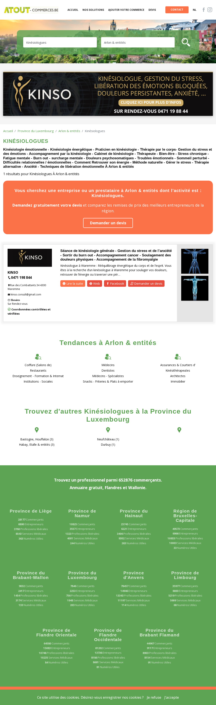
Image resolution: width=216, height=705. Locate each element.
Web (96, 283)
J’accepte (171, 697)
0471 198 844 (21, 277)
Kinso (13, 272)
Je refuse (154, 697)
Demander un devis (108, 222)
